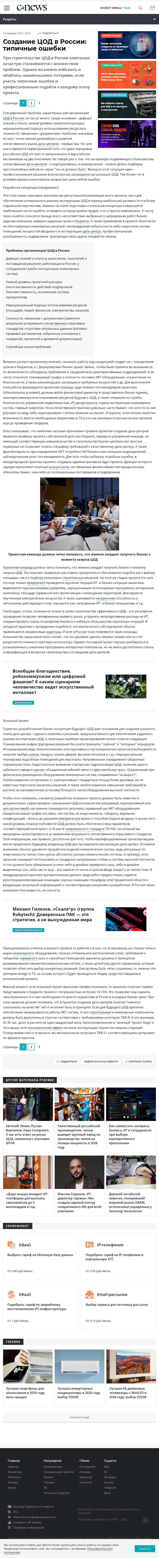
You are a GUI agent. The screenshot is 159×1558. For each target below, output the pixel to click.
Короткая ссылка (140, 1061)
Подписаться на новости (101, 1061)
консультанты (59, 467)
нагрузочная (105, 598)
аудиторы (54, 632)
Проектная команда (18, 567)
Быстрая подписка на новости (33, 1506)
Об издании (87, 1466)
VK (105, 1472)
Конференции (53, 1466)
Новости (13, 1466)
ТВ (45, 1487)
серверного (29, 958)
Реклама (85, 1472)
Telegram (110, 1487)
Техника (49, 1482)
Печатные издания (56, 1493)
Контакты (86, 1482)
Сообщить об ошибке (27, 1522)
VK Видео (110, 1477)
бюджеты (82, 221)
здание (39, 770)
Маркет (49, 1477)
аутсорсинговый (15, 808)
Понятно (145, 1548)
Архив (12, 1487)
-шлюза (33, 754)
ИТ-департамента (84, 403)
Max (107, 1466)
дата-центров (48, 144)
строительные (100, 1012)
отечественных (55, 323)
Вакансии (86, 1477)
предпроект (35, 583)
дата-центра (92, 231)
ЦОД (6, 118)
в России (17, 118)
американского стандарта (85, 829)
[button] (140, 8)
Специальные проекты (59, 1472)
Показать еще (79, 1417)
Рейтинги (14, 1477)
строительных (73, 578)
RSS (15, 1512)
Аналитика (15, 1472)
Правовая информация (28, 1527)
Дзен (107, 1493)
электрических (69, 818)
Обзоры (13, 1482)
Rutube (109, 1482)
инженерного (23, 953)
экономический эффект (45, 1028)
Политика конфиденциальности (34, 1517)
